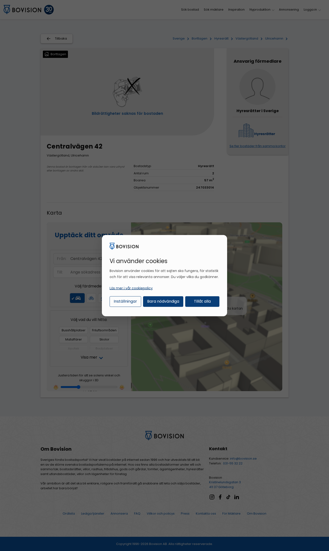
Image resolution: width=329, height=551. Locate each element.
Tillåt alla (202, 301)
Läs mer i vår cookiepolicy (131, 288)
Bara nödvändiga (163, 301)
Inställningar (125, 301)
